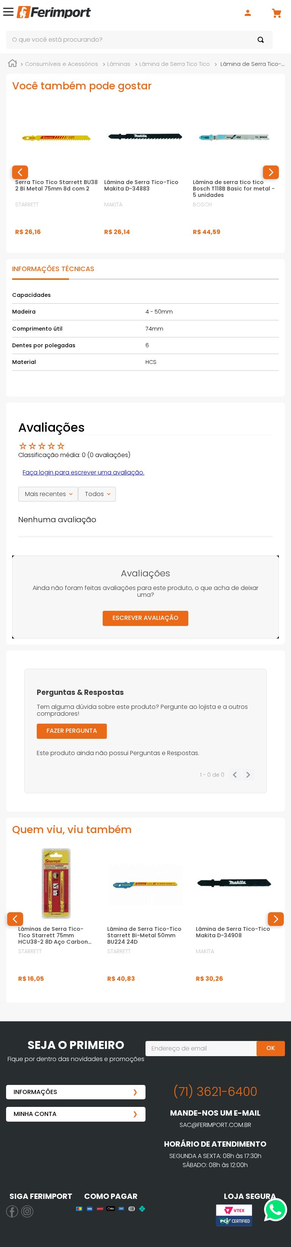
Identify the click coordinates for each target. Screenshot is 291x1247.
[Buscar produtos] (262, 40)
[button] (8, 13)
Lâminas (118, 64)
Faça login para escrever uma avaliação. (83, 472)
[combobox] (139, 40)
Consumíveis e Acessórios (61, 64)
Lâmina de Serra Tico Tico (174, 64)
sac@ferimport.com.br (215, 1125)
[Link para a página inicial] (12, 64)
